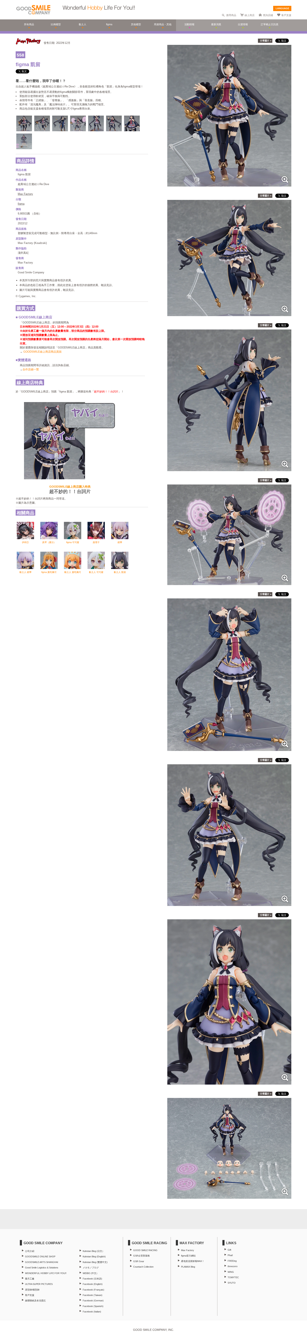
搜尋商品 (231, 15)
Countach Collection (143, 1266)
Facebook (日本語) (92, 1278)
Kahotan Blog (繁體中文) (95, 1262)
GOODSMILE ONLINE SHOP (40, 1256)
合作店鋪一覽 (31, 369)
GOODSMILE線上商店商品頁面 (42, 351)
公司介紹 (29, 1251)
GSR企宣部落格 (141, 1255)
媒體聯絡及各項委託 (35, 1300)
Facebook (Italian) (92, 1311)
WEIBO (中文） (91, 1273)
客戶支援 (286, 15)
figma (21, 203)
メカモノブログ (91, 1267)
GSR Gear (138, 1261)
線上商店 (250, 15)
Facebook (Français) (93, 1289)
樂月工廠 (29, 1278)
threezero (232, 1266)
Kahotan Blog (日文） (93, 1251)
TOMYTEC (233, 1277)
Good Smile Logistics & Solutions (41, 1267)
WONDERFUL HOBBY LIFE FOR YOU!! (45, 1273)
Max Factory (25, 194)
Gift (229, 1250)
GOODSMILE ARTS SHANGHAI (41, 1262)
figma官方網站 (188, 1255)
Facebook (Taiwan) (92, 1295)
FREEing (232, 1261)
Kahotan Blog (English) (94, 1256)
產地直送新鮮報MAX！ (192, 1261)
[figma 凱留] (229, 184)
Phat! (230, 1255)
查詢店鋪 (268, 15)
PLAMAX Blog (188, 1266)
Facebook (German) (93, 1300)
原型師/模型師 (32, 1289)
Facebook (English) (93, 1284)
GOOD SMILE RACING (145, 1250)
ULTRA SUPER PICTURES (39, 1284)
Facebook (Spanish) (93, 1306)
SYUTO (232, 1283)
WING (231, 1272)
